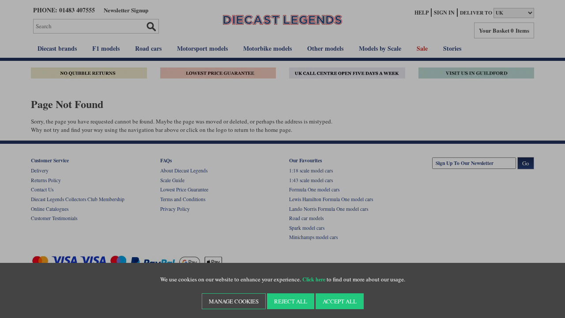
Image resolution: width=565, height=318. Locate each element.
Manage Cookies (234, 301)
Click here (313, 279)
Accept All (340, 301)
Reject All (290, 301)
